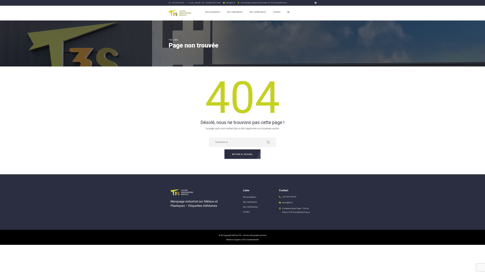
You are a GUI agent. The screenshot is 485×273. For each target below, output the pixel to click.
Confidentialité (253, 240)
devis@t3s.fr (230, 3)
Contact (276, 12)
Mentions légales (233, 240)
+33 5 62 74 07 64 (289, 197)
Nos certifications (257, 12)
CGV (243, 240)
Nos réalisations (235, 12)
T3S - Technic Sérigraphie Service (252, 235)
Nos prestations (212, 12)
